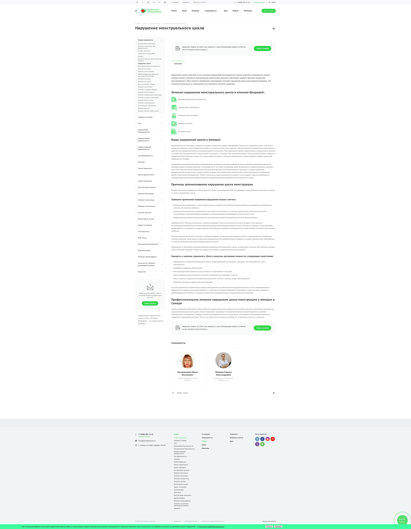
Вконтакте (137, 2)
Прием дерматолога (146, 175)
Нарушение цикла (144, 63)
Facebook (142, 2)
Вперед (275, 365)
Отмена (269, 527)
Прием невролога (145, 168)
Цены (184, 11)
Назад (171, 365)
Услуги (174, 11)
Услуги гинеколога (145, 40)
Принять (278, 527)
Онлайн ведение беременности (144, 148)
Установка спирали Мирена (147, 89)
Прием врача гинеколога (146, 53)
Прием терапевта (145, 181)
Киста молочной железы (146, 84)
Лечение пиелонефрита (147, 257)
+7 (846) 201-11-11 (243, 2)
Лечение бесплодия (146, 194)
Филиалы (248, 11)
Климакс (141, 56)
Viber (159, 2)
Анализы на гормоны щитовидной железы (146, 264)
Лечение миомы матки (145, 100)
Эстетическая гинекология (147, 106)
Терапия (141, 162)
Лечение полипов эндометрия (148, 97)
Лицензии (177, 521)
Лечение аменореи (144, 69)
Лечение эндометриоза (146, 103)
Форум (235, 11)
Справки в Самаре (145, 117)
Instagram (148, 2)
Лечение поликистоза (146, 206)
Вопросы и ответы (200, 2)
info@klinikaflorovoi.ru (147, 441)
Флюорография (144, 250)
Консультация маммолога (148, 244)
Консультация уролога (147, 187)
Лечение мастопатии (145, 87)
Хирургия (141, 272)
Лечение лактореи (144, 79)
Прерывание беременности (143, 131)
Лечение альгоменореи (146, 92)
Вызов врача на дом (146, 219)
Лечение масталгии (144, 81)
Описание (178, 64)
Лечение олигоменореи (146, 71)
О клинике (174, 2)
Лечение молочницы (146, 200)
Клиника (195, 11)
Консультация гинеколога (146, 44)
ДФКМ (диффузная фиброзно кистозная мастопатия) (148, 75)
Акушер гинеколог (144, 51)
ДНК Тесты (142, 238)
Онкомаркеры (143, 231)
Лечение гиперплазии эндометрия (150, 95)
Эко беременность (145, 156)
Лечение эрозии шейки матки (148, 111)
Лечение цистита (144, 108)
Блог (226, 11)
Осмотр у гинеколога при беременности (146, 47)
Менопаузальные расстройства (149, 66)
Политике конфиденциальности (211, 527)
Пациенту (186, 2)
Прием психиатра (145, 225)
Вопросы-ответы (236, 438)
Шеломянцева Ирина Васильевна (187, 373)
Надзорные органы (191, 521)
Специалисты (211, 11)
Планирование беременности (144, 139)
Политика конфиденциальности (213, 521)
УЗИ (139, 123)
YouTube (154, 2)
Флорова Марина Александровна (223, 373)
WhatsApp (165, 2)
